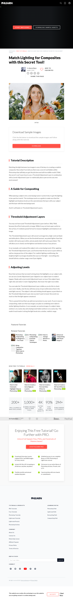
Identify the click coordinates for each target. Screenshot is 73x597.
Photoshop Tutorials (14, 515)
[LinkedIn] (35, 569)
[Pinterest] (30, 569)
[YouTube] (25, 569)
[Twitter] (15, 569)
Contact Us (12, 535)
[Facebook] (11, 569)
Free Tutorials (21, 51)
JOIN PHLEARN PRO (36, 447)
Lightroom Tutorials (14, 518)
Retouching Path (52, 515)
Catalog (12, 51)
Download (36, 146)
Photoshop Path (51, 508)
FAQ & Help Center (14, 539)
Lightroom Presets (14, 521)
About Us (11, 532)
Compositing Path (52, 518)
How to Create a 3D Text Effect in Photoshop (59, 387)
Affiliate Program (14, 542)
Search (61, 3)
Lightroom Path (51, 512)
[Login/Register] (69, 3)
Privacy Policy (13, 545)
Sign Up (60, 560)
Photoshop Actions (14, 524)
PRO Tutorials (13, 508)
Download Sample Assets (47, 27)
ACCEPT (53, 594)
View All (30, 366)
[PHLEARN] (6, 3)
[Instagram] (20, 569)
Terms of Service (13, 548)
